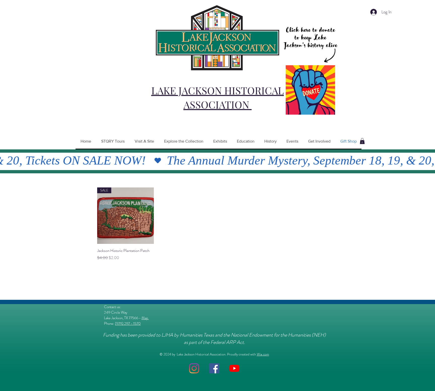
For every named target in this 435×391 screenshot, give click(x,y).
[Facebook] (214, 368)
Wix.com (263, 354)
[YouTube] (234, 368)
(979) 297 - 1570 (128, 323)
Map (145, 318)
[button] (362, 141)
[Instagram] (194, 368)
